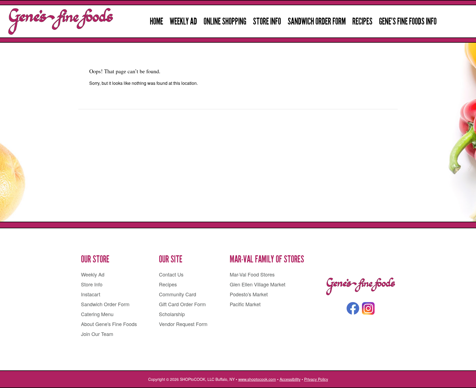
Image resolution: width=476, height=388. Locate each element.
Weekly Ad (183, 21)
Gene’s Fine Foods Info (408, 21)
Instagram (368, 308)
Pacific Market (245, 304)
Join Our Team (97, 333)
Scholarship (172, 314)
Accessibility (290, 379)
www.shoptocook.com (257, 379)
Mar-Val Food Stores (252, 274)
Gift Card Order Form (182, 304)
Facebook (353, 308)
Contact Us (171, 274)
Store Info (267, 21)
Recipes (362, 21)
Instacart (90, 294)
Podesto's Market (249, 294)
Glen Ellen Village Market (257, 284)
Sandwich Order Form (317, 21)
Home (156, 21)
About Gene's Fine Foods (109, 323)
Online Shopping (225, 21)
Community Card (177, 294)
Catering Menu (97, 314)
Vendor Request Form (183, 323)
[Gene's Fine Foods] (360, 287)
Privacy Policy (316, 379)
